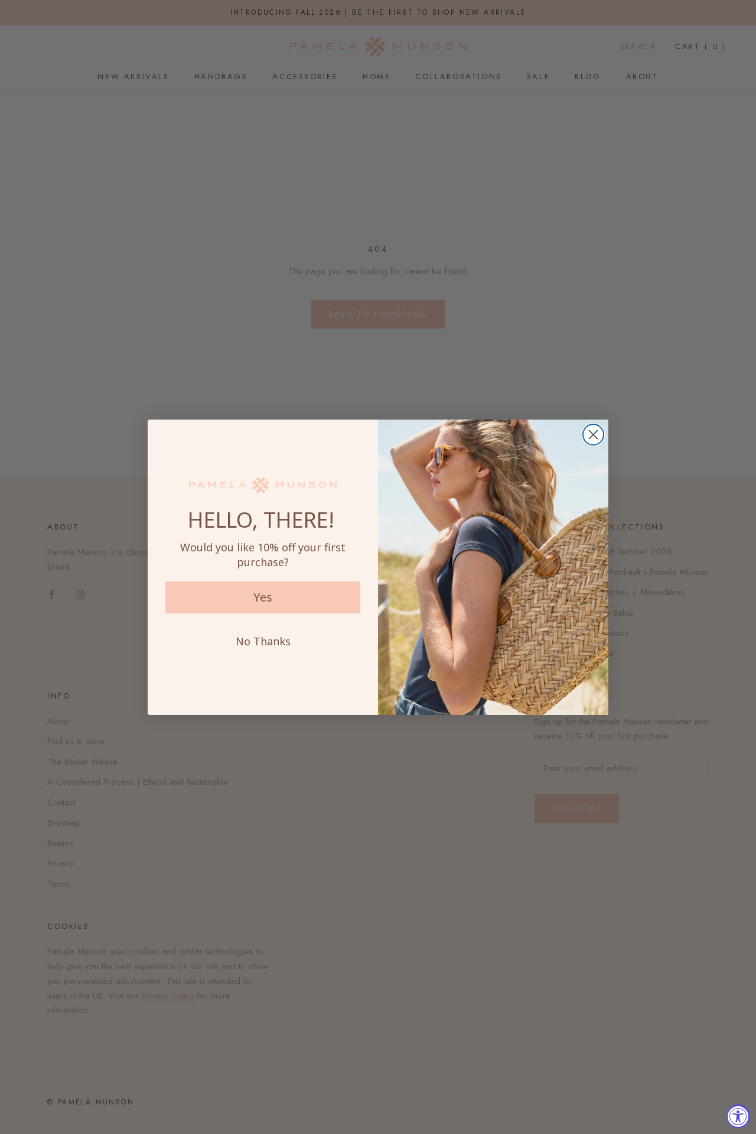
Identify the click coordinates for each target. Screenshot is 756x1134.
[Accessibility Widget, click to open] (738, 1116)
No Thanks (263, 641)
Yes (262, 597)
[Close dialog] (593, 434)
